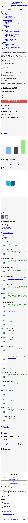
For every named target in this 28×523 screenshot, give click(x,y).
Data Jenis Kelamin (10, 36)
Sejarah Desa (9, 16)
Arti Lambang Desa (10, 18)
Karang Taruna (9, 27)
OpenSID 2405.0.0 (12, 519)
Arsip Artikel (8, 233)
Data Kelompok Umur (11, 39)
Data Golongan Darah (11, 38)
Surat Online (6, 48)
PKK (7, 29)
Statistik (6, 133)
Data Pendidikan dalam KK (12, 33)
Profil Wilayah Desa (10, 17)
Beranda (5, 13)
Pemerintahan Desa (7, 20)
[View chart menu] (26, 137)
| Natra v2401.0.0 (21, 519)
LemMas (5, 25)
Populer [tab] (5, 237)
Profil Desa (6, 14)
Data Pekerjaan (9, 35)
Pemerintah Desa (10, 22)
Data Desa (5, 30)
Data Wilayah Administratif (12, 31)
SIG (4, 43)
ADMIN (3, 108)
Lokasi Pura (9, 45)
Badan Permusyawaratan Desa (13, 23)
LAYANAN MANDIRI (10, 108)
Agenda (5, 427)
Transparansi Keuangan (8, 49)
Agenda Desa (6, 225)
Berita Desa (6, 224)
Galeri (5, 433)
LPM (7, 26)
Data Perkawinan (10, 40)
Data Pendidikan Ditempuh (12, 34)
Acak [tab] (4, 238)
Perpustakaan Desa (7, 228)
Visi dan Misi (9, 21)
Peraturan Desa (6, 227)
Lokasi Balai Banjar (10, 44)
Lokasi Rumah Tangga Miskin (13, 47)
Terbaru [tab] (5, 235)
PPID (4, 42)
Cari (21, 9)
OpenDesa (4, 519)
